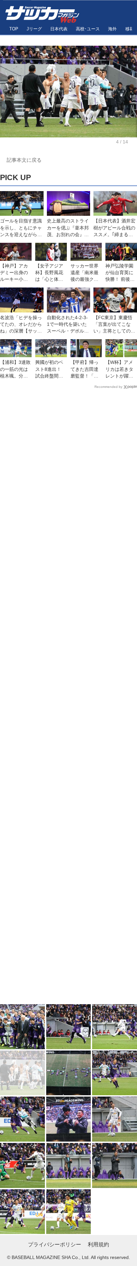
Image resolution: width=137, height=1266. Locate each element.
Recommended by (108, 387)
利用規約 (98, 1244)
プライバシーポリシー (54, 1244)
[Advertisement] (68, 698)
